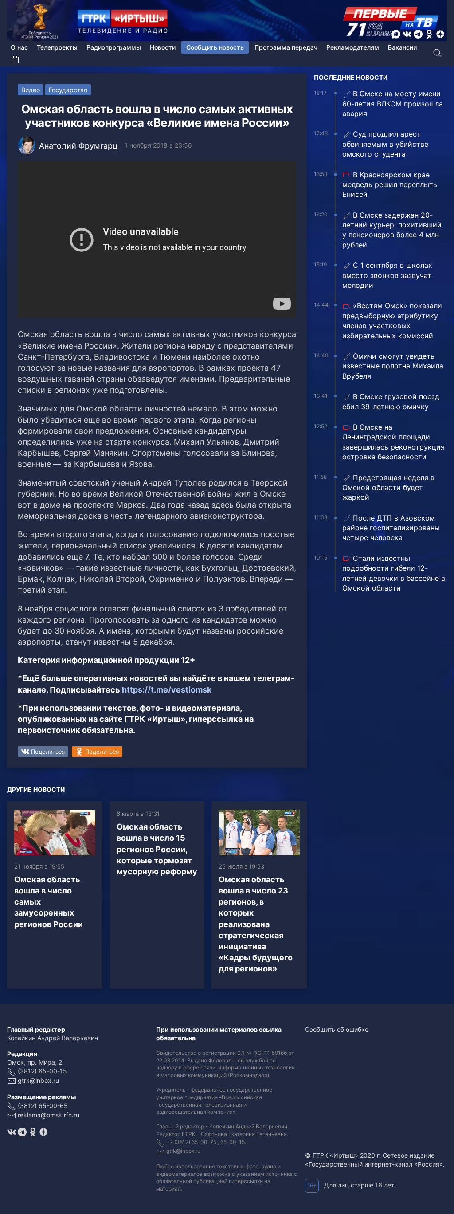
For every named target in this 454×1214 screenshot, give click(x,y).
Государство (68, 90)
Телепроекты (57, 47)
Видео (30, 90)
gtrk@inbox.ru (38, 1080)
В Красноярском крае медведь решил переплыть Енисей (389, 184)
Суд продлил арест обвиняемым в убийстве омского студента (385, 143)
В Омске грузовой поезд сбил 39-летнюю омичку (390, 401)
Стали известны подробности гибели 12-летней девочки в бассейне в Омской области (393, 573)
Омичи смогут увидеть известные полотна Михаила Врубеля (392, 366)
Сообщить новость (215, 47)
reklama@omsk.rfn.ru (48, 1115)
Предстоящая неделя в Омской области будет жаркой (388, 487)
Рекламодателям (352, 47)
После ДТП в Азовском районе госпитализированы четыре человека (391, 527)
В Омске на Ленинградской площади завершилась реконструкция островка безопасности (393, 442)
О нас (19, 47)
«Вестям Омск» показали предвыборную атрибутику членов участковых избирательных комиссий (392, 320)
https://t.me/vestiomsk (166, 689)
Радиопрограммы (113, 47)
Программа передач (285, 47)
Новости (163, 47)
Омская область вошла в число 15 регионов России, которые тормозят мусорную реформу (157, 849)
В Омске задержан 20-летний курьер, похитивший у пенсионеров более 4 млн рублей (392, 230)
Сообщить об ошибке (336, 1029)
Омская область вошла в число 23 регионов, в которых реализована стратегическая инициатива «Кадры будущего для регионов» (256, 924)
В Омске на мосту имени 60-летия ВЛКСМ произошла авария (392, 103)
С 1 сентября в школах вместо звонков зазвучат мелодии (387, 275)
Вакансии (402, 47)
